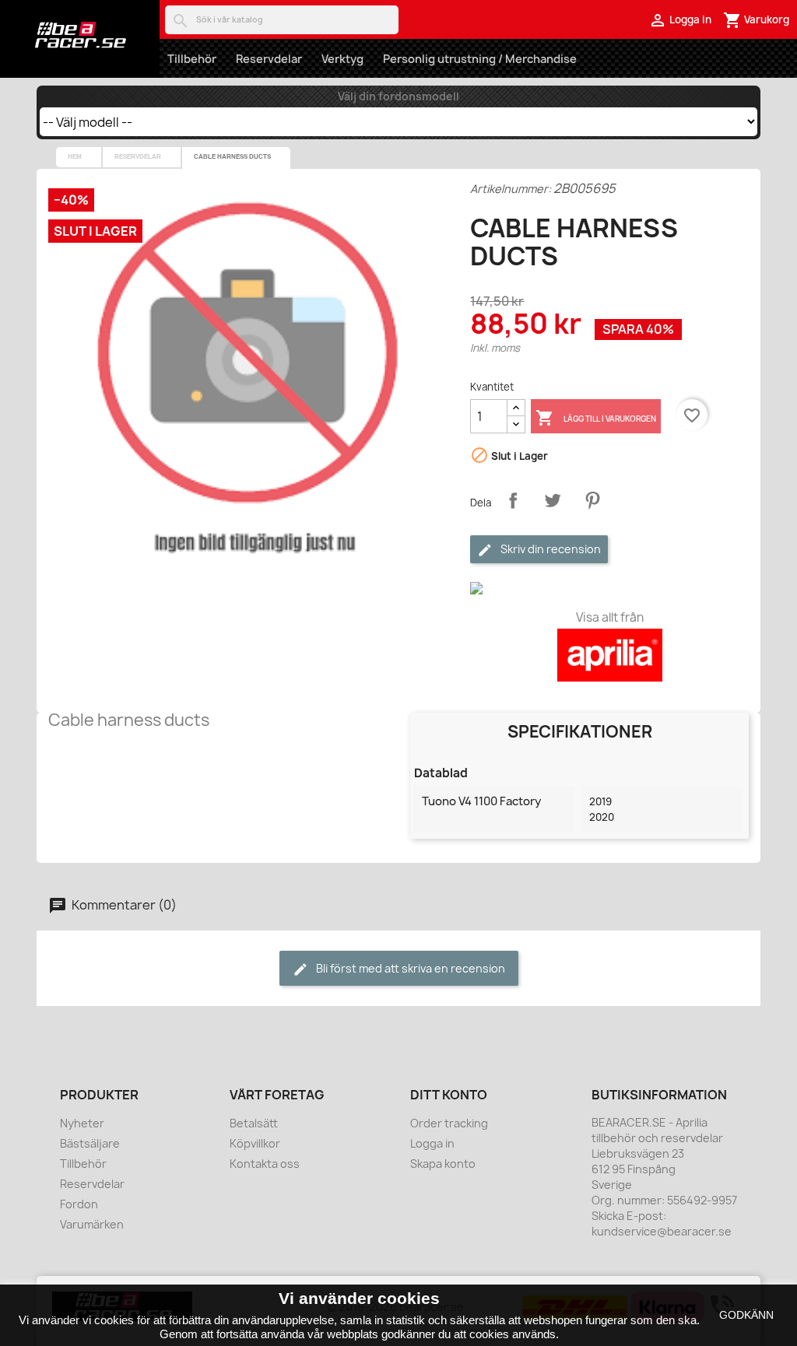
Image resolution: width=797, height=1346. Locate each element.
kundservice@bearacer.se (662, 1231)
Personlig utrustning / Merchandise (480, 58)
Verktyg (342, 58)
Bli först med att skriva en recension (409, 968)
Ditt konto (448, 1094)
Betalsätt (254, 1123)
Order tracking (449, 1123)
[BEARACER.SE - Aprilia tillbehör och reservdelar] (80, 35)
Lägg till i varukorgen (595, 417)
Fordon (79, 1204)
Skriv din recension (549, 549)
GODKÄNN (746, 1315)
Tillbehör (191, 58)
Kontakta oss (265, 1163)
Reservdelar (269, 58)
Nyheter (82, 1123)
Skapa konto (443, 1163)
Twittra (552, 500)
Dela (512, 500)
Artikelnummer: (510, 188)
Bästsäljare (90, 1143)
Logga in (432, 1143)
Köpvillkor (255, 1143)
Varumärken (92, 1224)
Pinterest (592, 500)
